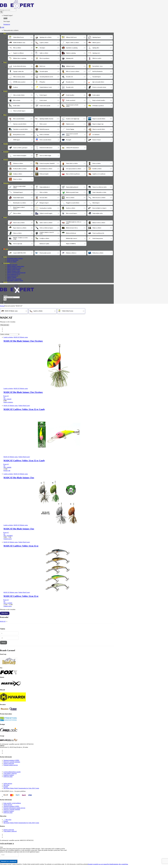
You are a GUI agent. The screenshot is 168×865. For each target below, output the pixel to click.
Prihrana (6, 159)
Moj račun (6, 785)
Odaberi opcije (8, 539)
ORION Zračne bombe (13, 269)
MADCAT (3, 621)
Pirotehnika (7, 263)
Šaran (5, 62)
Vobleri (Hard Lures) (24, 405)
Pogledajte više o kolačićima (120, 864)
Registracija (7, 24)
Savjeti (5, 282)
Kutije (5, 257)
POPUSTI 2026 (8, 776)
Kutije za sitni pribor (12, 260)
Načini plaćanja (8, 783)
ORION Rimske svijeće (13, 271)
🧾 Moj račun (7, 819)
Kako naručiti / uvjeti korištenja (12, 803)
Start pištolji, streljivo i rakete (15, 280)
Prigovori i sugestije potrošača (12, 762)
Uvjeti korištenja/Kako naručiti (12, 772)
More (5, 115)
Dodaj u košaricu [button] (8, 402)
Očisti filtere (4, 613)
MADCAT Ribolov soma (21, 337)
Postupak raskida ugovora (11, 765)
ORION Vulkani (11, 277)
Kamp (5, 217)
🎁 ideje (6, 249)
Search (5, 295)
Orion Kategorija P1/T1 (13, 274)
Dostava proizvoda (9, 763)
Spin (5, 33)
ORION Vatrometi (12, 264)
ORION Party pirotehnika (14, 279)
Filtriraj (3, 642)
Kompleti (6, 151)
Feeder (5, 91)
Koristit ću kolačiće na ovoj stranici (97, 864)
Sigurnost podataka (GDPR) (11, 760)
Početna (2, 306)
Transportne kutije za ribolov (15, 258)
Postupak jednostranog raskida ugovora (14, 808)
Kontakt (6, 786)
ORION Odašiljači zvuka (14, 268)
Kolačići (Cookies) (9, 775)
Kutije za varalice (12, 261)
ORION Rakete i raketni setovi (15, 266)
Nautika (6, 143)
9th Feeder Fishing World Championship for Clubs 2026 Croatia (21, 788)
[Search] (1, 12)
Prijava (5, 18)
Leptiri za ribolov (8, 337)
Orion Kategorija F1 (12, 276)
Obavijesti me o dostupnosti (8, 861)
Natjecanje (6, 183)
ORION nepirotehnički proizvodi (16, 272)
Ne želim (109, 864)
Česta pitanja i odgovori (10, 773)
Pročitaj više (7, 470)
